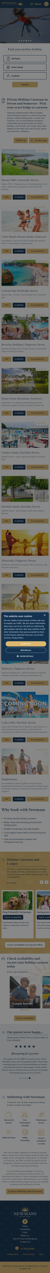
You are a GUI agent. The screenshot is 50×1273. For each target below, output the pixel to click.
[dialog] (25, 636)
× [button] (45, 615)
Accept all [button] (26, 644)
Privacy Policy (17, 638)
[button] (25, 656)
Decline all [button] (26, 650)
